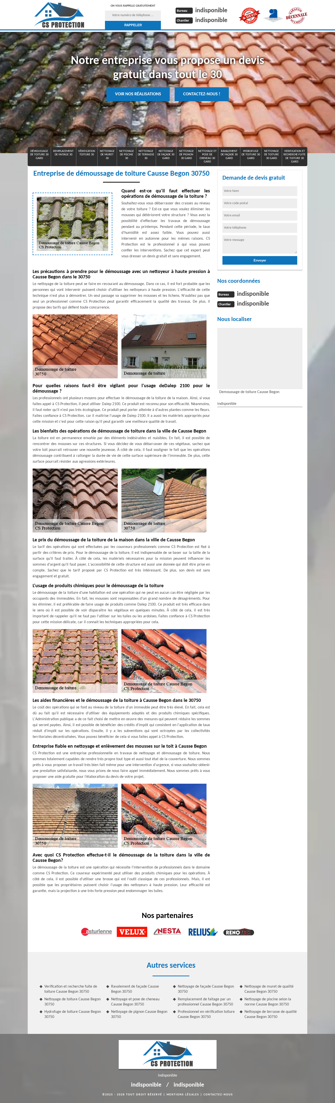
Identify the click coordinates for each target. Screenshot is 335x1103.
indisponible (211, 10)
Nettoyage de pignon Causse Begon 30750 (139, 1014)
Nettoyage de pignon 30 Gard (186, 155)
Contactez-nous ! (201, 94)
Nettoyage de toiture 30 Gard (271, 155)
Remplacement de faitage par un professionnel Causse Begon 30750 (205, 1001)
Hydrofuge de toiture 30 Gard (251, 155)
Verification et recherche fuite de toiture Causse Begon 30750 (70, 989)
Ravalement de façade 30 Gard (229, 155)
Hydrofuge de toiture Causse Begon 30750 (72, 1014)
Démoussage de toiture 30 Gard (39, 155)
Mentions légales (183, 1094)
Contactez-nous (218, 1094)
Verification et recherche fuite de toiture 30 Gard (294, 156)
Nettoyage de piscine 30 (126, 155)
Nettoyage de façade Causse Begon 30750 (206, 989)
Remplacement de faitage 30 (63, 153)
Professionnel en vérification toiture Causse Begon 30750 (206, 1014)
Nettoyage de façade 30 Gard (165, 155)
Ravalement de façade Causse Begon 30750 (135, 989)
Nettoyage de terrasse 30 (146, 155)
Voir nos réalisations (138, 94)
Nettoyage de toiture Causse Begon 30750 (72, 1001)
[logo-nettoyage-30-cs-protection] (59, 14)
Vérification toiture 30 (86, 153)
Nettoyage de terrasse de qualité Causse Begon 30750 (271, 1014)
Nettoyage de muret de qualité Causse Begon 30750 (269, 989)
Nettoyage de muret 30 (107, 155)
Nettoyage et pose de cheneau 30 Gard (207, 156)
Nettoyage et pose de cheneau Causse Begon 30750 (135, 1001)
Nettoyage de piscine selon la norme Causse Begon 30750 (268, 1001)
